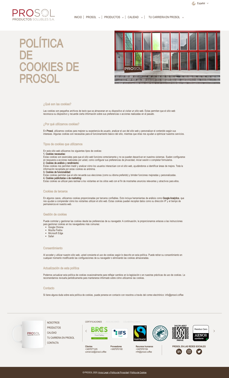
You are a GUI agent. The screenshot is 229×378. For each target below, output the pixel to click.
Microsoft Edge (55, 233)
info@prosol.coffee (174, 294)
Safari (51, 236)
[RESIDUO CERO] (201, 333)
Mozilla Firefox (55, 230)
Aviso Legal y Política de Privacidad (113, 372)
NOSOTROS (53, 322)
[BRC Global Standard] (99, 333)
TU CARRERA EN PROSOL (60, 337)
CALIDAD (51, 332)
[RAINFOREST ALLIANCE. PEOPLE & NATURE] (160, 333)
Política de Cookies (138, 372)
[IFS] (119, 333)
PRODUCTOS (54, 327)
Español (201, 3)
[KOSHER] (180, 333)
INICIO (78, 17)
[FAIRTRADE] (140, 333)
